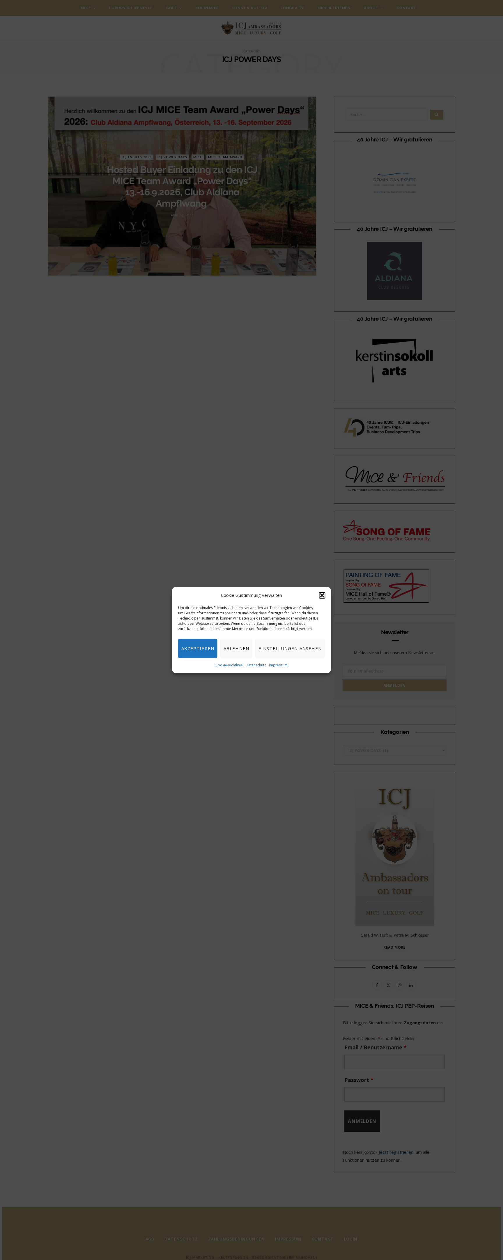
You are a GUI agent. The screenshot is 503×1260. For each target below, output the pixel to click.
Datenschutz (256, 665)
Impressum (278, 665)
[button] (322, 595)
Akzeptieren (197, 648)
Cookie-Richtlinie (229, 665)
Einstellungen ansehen (290, 648)
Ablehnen (236, 648)
